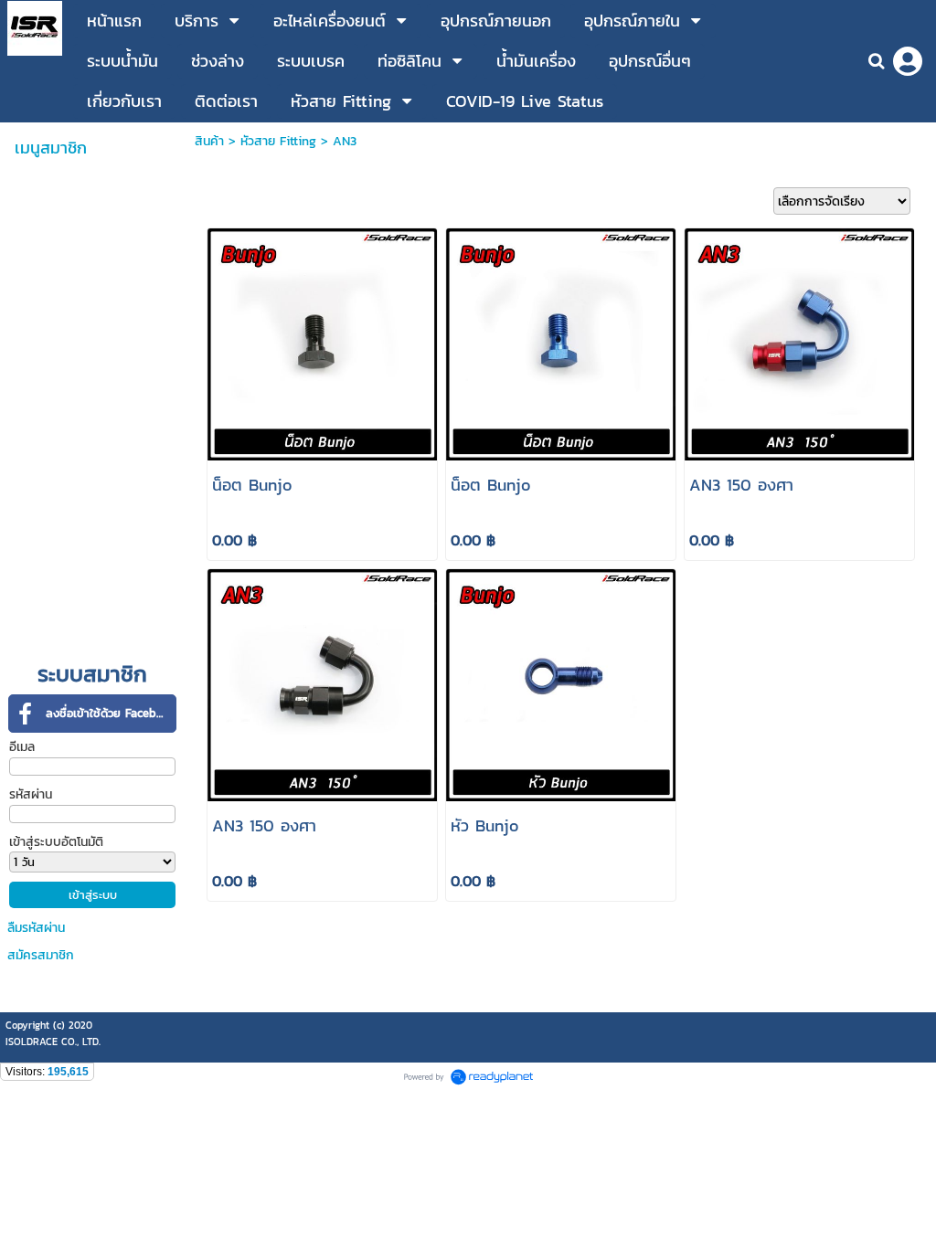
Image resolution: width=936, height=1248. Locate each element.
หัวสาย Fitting (278, 141)
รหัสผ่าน (30, 794)
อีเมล (22, 746)
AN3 (344, 141)
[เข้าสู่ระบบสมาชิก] (907, 61)
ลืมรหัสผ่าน (36, 927)
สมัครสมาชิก (40, 955)
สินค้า (209, 141)
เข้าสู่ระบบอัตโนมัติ (56, 841)
